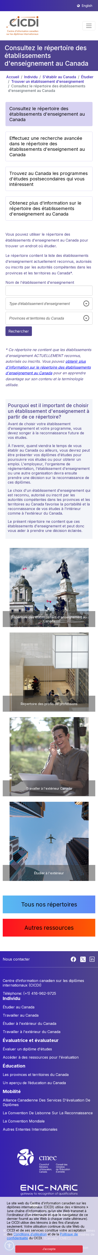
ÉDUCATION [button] (14, 1066)
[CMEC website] (49, 1165)
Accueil (12, 77)
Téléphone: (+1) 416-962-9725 (29, 993)
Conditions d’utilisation (30, 1234)
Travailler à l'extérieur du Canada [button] (31, 1031)
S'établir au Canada (59, 77)
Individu (31, 77)
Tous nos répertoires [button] (49, 904)
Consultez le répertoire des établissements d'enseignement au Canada (46, 88)
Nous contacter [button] (16, 959)
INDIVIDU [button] (11, 998)
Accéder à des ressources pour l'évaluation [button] (41, 1057)
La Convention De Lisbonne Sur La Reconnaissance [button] (48, 1113)
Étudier (87, 77)
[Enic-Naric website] (49, 1189)
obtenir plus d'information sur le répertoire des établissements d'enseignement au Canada (48, 367)
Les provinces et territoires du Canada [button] (36, 1074)
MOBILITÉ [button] (12, 1091)
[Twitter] (83, 959)
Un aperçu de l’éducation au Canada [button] (34, 1083)
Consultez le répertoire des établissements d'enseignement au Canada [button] (47, 114)
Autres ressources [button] (49, 927)
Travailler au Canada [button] (21, 1015)
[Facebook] (74, 959)
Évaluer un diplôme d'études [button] (27, 1049)
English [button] (87, 6)
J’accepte (49, 1249)
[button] (23, 26)
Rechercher (18, 331)
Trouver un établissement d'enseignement (47, 81)
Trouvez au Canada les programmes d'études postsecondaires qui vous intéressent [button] (48, 179)
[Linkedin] (92, 959)
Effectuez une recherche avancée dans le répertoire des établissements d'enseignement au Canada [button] (47, 146)
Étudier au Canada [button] (18, 1007)
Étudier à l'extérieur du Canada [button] (29, 1023)
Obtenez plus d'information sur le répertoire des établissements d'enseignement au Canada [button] (45, 208)
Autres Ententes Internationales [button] (30, 1129)
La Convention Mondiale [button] (24, 1121)
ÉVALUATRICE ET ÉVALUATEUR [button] (31, 1040)
